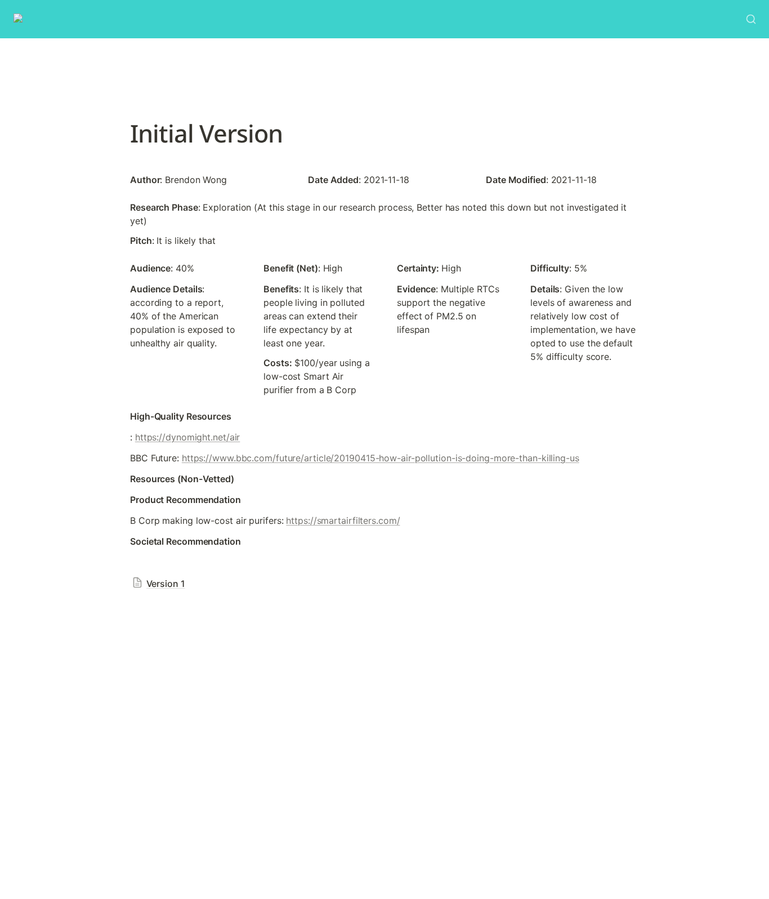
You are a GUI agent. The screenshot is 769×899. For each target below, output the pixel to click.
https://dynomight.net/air (187, 437)
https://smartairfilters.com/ (343, 520)
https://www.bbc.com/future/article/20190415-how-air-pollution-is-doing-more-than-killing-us (380, 458)
